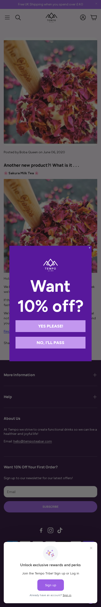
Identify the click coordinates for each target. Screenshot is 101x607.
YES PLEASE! (50, 326)
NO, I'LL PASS (50, 342)
